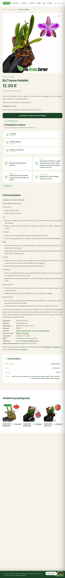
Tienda (7, 3)
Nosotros (32, 3)
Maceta (18, 333)
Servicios (23, 3)
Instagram (56, 347)
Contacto (49, 3)
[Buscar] (56, 3)
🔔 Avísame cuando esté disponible (32, 115)
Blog (44, 3)
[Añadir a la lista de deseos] (13, 424)
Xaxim (18, 331)
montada (26, 333)
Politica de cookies (20, 575)
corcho (34, 331)
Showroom (15, 3)
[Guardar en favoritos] (59, 16)
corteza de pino (26, 331)
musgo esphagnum (43, 331)
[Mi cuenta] (62, 3)
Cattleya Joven (12, 9)
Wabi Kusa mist (34, 341)
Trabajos (38, 3)
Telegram (24, 349)
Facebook (48, 347)
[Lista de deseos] (59, 3)
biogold (24, 341)
